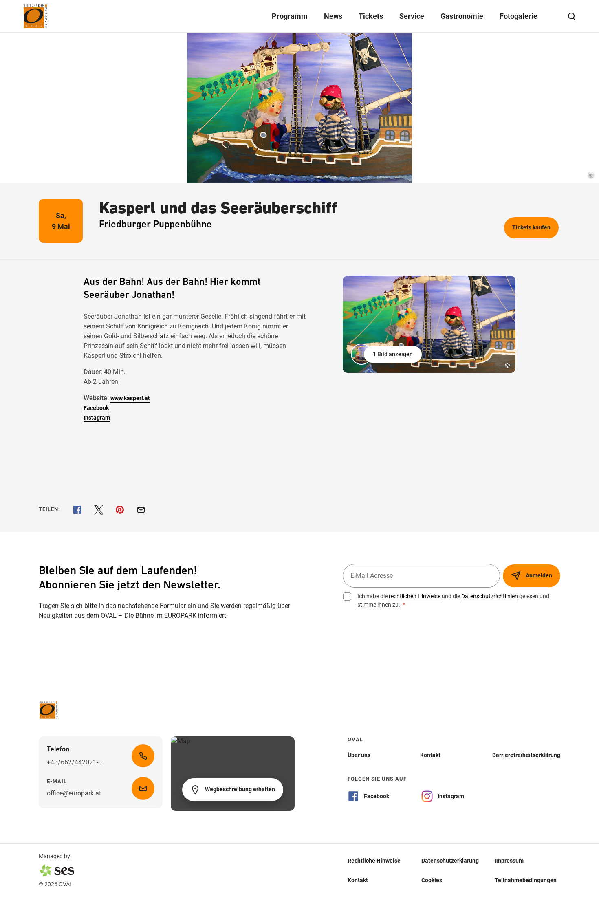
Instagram (97, 417)
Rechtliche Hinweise (374, 860)
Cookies (431, 880)
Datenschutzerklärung (450, 860)
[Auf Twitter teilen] (99, 510)
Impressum (509, 860)
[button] (387, 354)
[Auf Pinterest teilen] (120, 510)
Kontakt (358, 880)
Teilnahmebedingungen (526, 880)
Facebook (96, 408)
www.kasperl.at (130, 398)
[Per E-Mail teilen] (141, 510)
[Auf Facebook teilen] (77, 510)
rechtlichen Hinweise (414, 596)
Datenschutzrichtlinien (489, 596)
